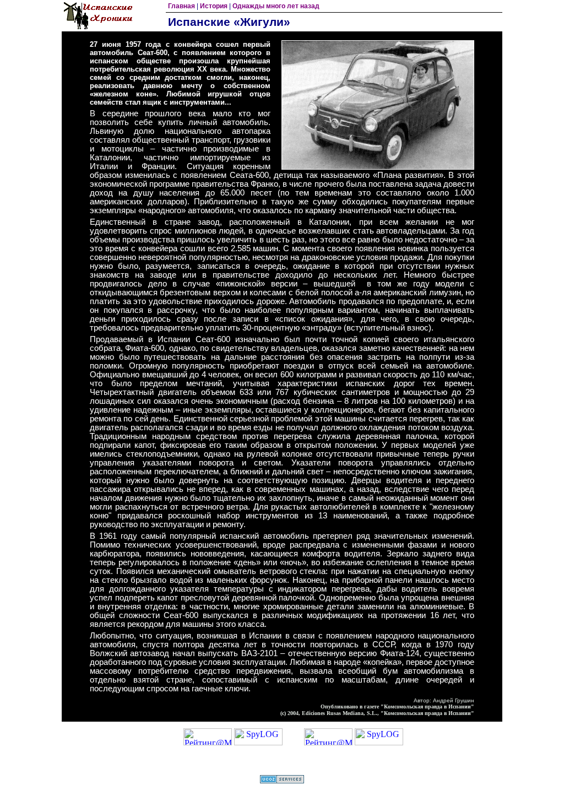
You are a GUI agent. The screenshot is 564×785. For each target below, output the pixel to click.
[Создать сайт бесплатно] (282, 780)
